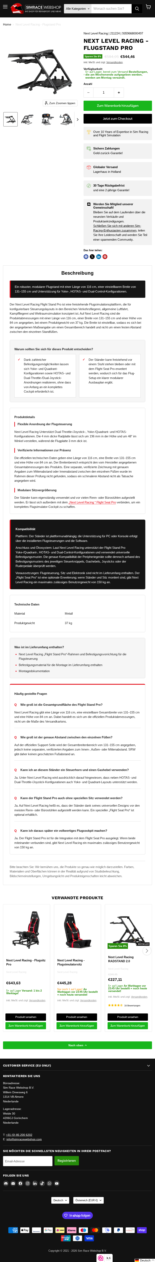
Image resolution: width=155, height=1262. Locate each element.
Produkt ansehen (25, 1017)
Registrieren (67, 1161)
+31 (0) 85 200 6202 (19, 1134)
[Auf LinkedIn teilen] (98, 256)
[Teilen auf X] (92, 256)
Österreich (86, 1200)
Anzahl (88, 83)
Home (7, 24)
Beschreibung (77, 273)
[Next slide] (77, 119)
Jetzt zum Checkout (117, 119)
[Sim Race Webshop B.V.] (35, 8)
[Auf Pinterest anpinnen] (105, 256)
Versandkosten (114, 62)
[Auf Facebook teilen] (86, 256)
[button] (10, 119)
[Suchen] (137, 8)
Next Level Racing (16, 972)
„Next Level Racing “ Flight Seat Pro (92, 502)
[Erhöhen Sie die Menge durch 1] (119, 93)
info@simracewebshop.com (24, 1139)
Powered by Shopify (77, 1255)
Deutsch (58, 1200)
